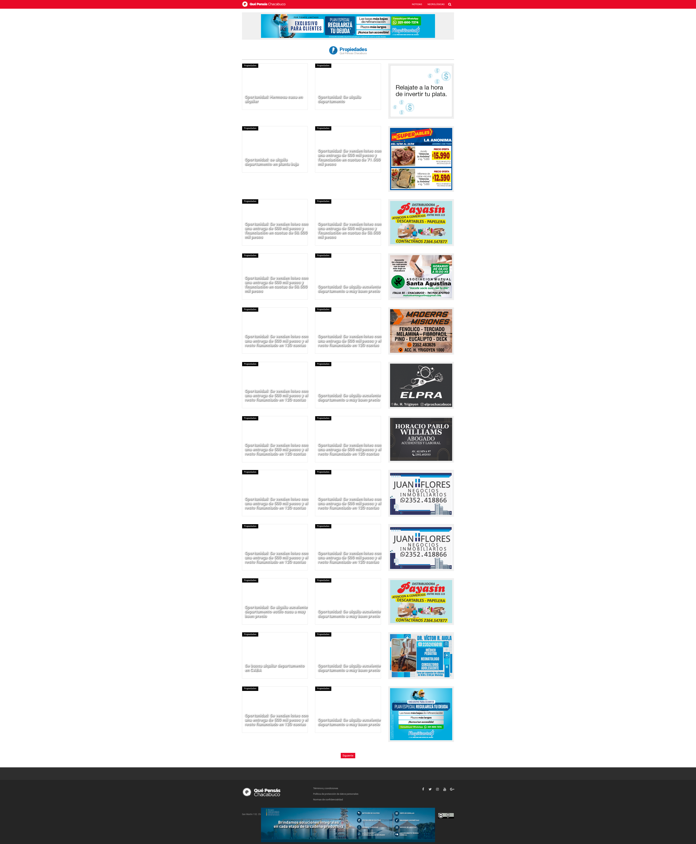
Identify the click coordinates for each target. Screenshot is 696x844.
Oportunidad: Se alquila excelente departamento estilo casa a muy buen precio (276, 611)
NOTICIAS (417, 4)
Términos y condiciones (325, 788)
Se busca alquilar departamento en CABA (274, 667)
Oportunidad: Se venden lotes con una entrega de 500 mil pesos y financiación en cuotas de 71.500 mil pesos (349, 157)
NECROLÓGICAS (436, 4)
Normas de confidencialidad (328, 799)
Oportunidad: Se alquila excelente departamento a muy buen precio (349, 288)
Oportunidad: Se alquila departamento (339, 99)
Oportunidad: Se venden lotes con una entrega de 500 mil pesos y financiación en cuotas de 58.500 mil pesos (276, 230)
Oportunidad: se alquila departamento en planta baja (272, 161)
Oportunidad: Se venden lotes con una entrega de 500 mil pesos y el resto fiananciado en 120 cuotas (276, 340)
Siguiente (348, 755)
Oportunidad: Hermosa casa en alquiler (274, 99)
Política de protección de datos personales (335, 794)
